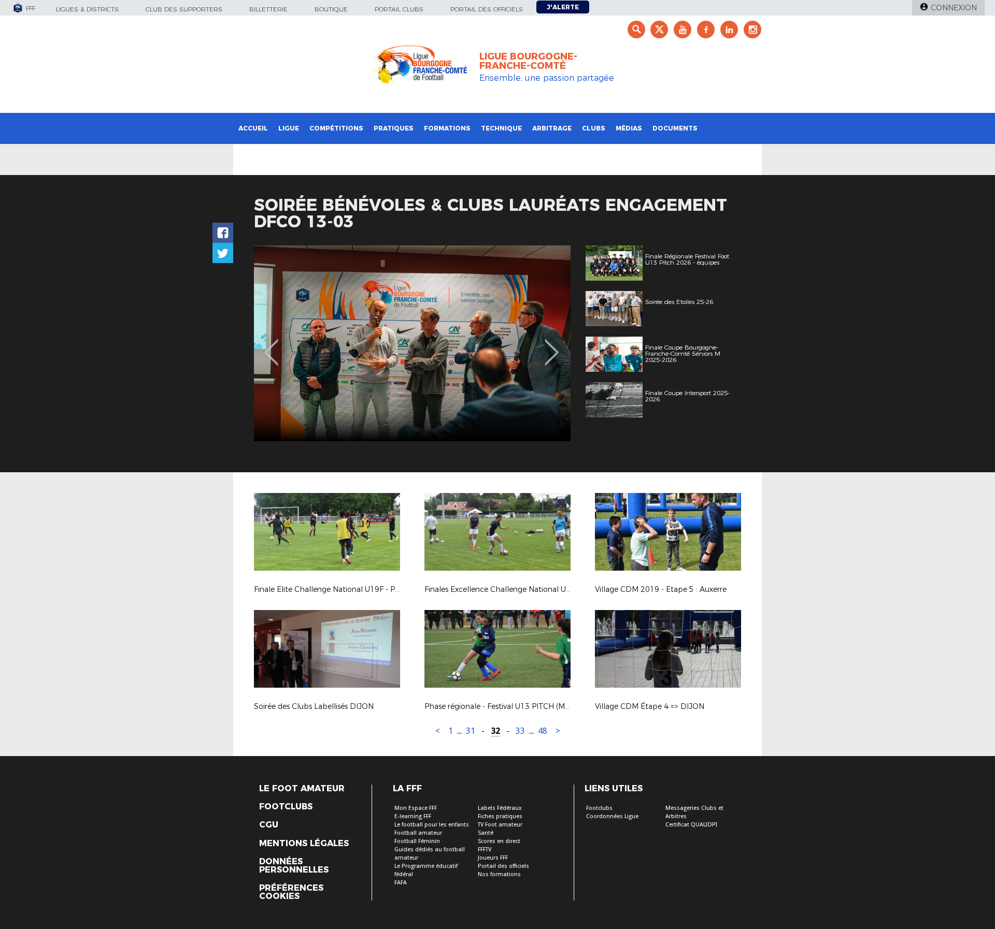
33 (520, 731)
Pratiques (394, 128)
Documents (675, 128)
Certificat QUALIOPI (691, 824)
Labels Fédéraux (500, 808)
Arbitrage (552, 128)
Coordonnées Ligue (612, 816)
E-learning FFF (412, 816)
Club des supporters (184, 9)
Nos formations (499, 874)
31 (470, 731)
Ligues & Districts (87, 9)
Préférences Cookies (291, 892)
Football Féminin (417, 841)
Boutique (331, 9)
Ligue (288, 128)
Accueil (253, 128)
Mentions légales (304, 843)
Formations (447, 128)
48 (542, 731)
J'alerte (563, 7)
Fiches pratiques (500, 816)
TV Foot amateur (500, 824)
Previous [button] (271, 345)
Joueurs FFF (493, 857)
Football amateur (418, 833)
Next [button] (552, 345)
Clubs (593, 128)
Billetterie (268, 9)
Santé (485, 833)
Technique (501, 128)
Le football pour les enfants (431, 824)
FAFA (400, 882)
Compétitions (336, 128)
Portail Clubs (399, 9)
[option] (412, 343)
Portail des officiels (486, 9)
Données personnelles (294, 866)
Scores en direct (499, 841)
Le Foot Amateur (302, 789)
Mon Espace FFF (415, 808)
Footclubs (285, 807)
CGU (268, 825)
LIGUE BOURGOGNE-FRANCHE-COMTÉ (528, 61)
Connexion (954, 7)
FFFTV (484, 849)
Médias (629, 128)
